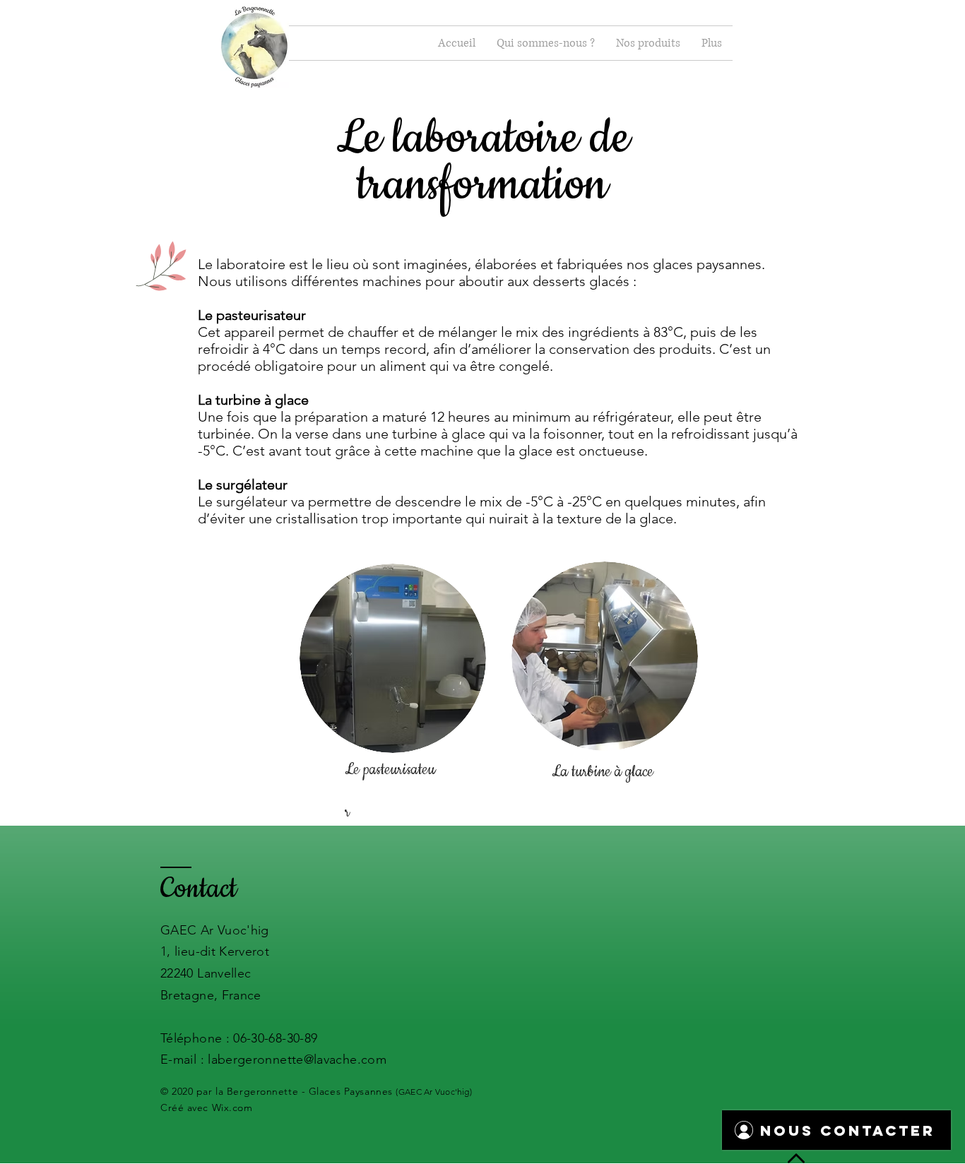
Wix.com (232, 1107)
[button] (545, 43)
